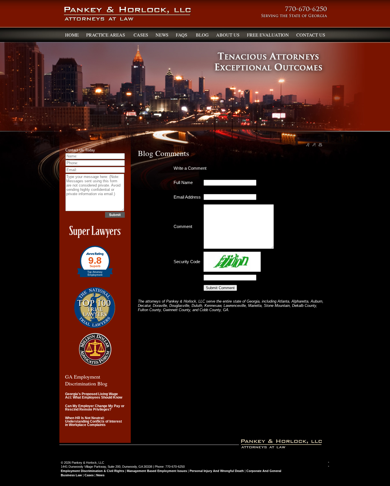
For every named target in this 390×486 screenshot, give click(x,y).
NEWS (162, 35)
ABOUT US (228, 35)
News (100, 475)
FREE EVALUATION (268, 35)
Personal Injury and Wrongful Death (217, 471)
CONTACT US (310, 35)
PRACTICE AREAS (106, 35)
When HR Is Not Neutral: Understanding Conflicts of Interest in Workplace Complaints (93, 421)
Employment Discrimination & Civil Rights (92, 471)
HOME (72, 35)
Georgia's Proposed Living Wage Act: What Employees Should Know (93, 395)
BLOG (202, 35)
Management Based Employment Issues (157, 471)
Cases (89, 475)
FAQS (182, 35)
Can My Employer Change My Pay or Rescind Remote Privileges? (94, 407)
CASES (141, 35)
